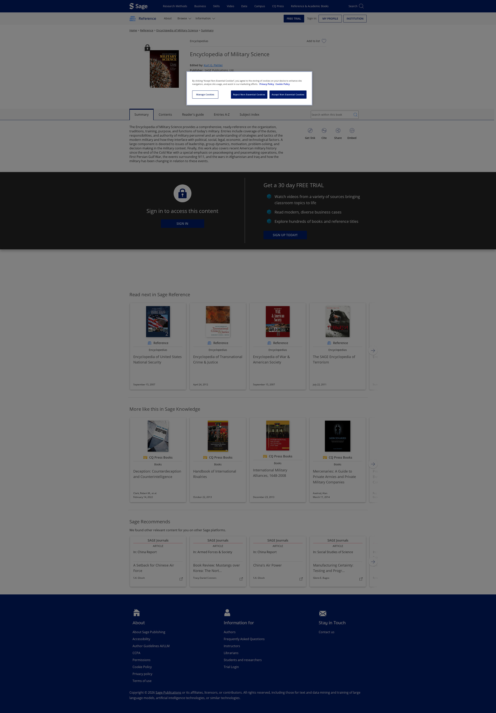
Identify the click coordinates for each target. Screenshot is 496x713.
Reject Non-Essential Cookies (249, 94)
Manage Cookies (205, 94)
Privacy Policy (267, 84)
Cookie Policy (283, 84)
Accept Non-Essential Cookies (288, 94)
